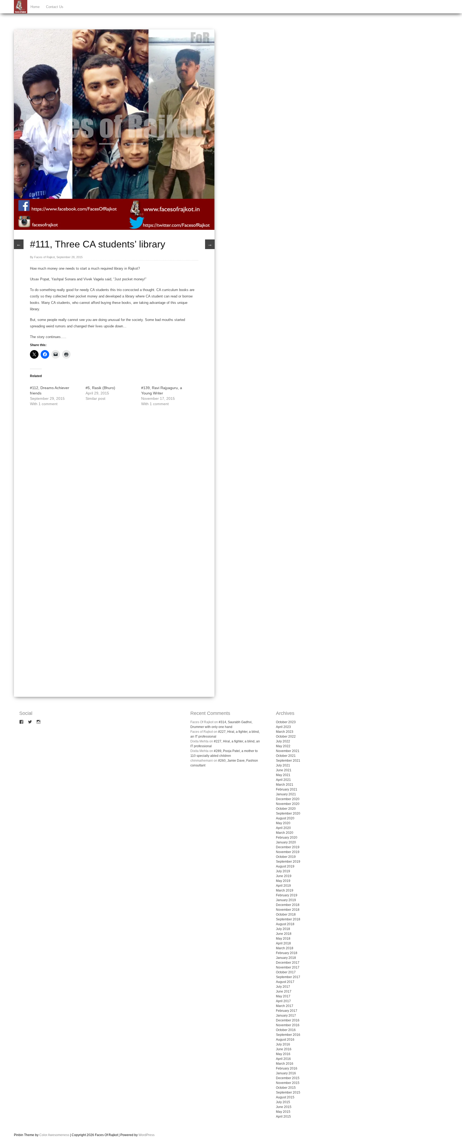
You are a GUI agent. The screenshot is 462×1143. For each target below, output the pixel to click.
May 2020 (283, 823)
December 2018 (287, 905)
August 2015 (285, 1097)
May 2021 (283, 775)
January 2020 (286, 842)
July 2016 (283, 1044)
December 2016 (287, 1020)
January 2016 (286, 1073)
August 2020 (285, 818)
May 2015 (283, 1112)
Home (35, 7)
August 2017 (285, 982)
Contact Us (54, 7)
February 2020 (286, 837)
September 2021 (288, 760)
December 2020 (287, 799)
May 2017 (283, 996)
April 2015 (283, 1116)
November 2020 (287, 804)
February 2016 (286, 1068)
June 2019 (283, 876)
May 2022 (283, 746)
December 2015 (287, 1078)
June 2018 (283, 934)
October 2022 (286, 736)
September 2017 (288, 977)
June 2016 (283, 1049)
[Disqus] (114, 484)
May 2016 (283, 1054)
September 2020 (288, 813)
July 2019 (283, 871)
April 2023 (283, 727)
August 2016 (285, 1039)
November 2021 (287, 751)
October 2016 (286, 1030)
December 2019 (287, 847)
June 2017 (283, 991)
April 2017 (283, 1001)
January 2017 (286, 1015)
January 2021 (286, 794)
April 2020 (283, 828)
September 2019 (288, 861)
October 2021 (286, 756)
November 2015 (287, 1083)
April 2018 (283, 943)
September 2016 (288, 1035)
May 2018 (283, 938)
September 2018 (288, 919)
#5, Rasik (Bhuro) (100, 388)
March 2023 (284, 732)
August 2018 (285, 924)
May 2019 (283, 881)
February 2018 (286, 953)
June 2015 (283, 1107)
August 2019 (285, 866)
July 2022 (283, 741)
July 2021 (283, 765)
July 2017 (283, 987)
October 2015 (286, 1088)
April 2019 (283, 886)
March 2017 (284, 1006)
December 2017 (287, 962)
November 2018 (287, 910)
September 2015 (288, 1092)
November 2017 (287, 967)
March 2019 (284, 890)
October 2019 (286, 857)
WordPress (146, 1135)
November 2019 (287, 852)
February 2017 (286, 1011)
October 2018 (286, 914)
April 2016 (283, 1059)
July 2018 (283, 929)
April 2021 (283, 780)
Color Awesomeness (54, 1135)
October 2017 (286, 972)
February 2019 (286, 895)
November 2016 (287, 1025)
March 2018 (284, 948)
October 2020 (286, 809)
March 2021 (284, 784)
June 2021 (283, 770)
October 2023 (286, 722)
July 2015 (283, 1102)
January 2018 (286, 958)
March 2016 (284, 1063)
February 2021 (286, 789)
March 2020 (284, 833)
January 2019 (286, 900)
